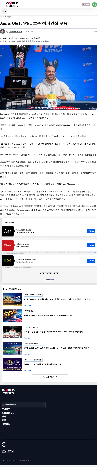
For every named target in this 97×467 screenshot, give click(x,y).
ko (87, 4)
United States (11, 408)
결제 (4, 419)
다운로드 (6, 427)
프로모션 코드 (8, 416)
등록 (4, 423)
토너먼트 (6, 412)
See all (4, 11)
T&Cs (33, 242)
